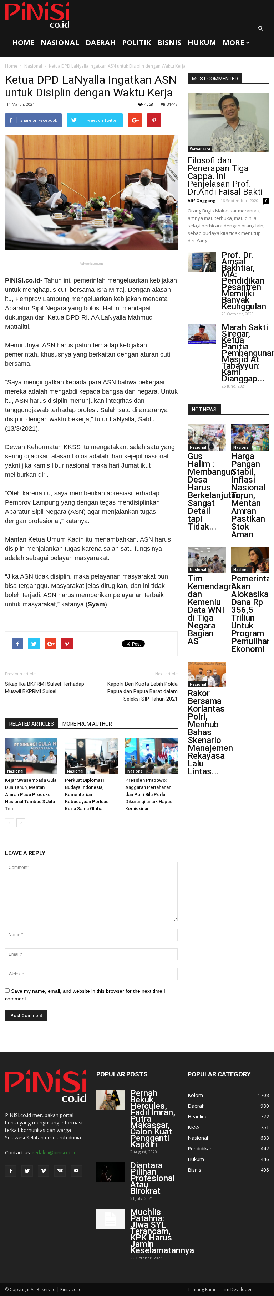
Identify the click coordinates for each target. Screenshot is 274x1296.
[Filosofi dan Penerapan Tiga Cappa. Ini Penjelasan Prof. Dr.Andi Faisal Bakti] (228, 122)
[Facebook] (10, 1171)
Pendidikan (200, 1148)
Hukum (202, 42)
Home (23, 42)
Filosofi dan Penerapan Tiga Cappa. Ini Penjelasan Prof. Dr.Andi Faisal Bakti (225, 176)
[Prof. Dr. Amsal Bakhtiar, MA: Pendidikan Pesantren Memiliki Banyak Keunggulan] (202, 262)
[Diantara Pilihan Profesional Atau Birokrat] (110, 1172)
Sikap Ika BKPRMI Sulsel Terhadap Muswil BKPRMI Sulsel (44, 688)
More (233, 42)
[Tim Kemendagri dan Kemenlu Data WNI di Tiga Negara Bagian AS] (207, 560)
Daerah (101, 42)
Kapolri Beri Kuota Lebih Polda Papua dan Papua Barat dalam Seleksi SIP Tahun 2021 (142, 691)
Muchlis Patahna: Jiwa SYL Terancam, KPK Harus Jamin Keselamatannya (162, 1231)
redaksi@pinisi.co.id (54, 1152)
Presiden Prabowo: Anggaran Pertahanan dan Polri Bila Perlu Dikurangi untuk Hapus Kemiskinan (148, 794)
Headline (198, 1116)
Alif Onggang (201, 200)
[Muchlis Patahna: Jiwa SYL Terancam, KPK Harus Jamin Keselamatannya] (110, 1219)
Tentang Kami (201, 1289)
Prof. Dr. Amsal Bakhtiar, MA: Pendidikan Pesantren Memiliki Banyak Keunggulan (244, 280)
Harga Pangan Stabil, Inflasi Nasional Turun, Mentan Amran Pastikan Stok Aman (248, 495)
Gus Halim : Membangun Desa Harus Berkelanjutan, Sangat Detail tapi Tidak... (215, 491)
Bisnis (169, 42)
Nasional (60, 42)
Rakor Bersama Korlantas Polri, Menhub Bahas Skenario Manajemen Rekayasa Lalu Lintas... (210, 732)
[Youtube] (76, 1171)
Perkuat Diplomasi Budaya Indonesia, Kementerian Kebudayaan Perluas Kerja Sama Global (86, 794)
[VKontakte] (60, 1171)
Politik (136, 42)
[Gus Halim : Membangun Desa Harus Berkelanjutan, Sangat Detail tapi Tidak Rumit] (207, 437)
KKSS (194, 1127)
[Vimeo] (43, 1171)
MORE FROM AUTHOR (87, 724)
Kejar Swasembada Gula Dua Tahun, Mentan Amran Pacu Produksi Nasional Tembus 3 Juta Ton (30, 794)
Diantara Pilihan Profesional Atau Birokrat (152, 1178)
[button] (260, 28)
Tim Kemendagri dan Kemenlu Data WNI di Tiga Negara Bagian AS (210, 610)
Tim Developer (237, 1289)
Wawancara (200, 148)
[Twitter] (27, 1171)
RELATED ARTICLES (31, 724)
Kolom (195, 1095)
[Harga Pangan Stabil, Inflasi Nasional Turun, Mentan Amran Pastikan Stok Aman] (250, 437)
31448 (172, 104)
